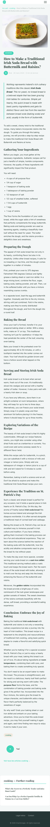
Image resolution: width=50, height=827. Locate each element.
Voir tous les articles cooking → (17, 761)
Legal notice (20, 815)
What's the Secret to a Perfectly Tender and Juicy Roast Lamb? (24, 789)
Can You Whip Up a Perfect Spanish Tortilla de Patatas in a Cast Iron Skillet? (24, 797)
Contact (31, 815)
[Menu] (45, 2)
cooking (12, 8)
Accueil (5, 8)
